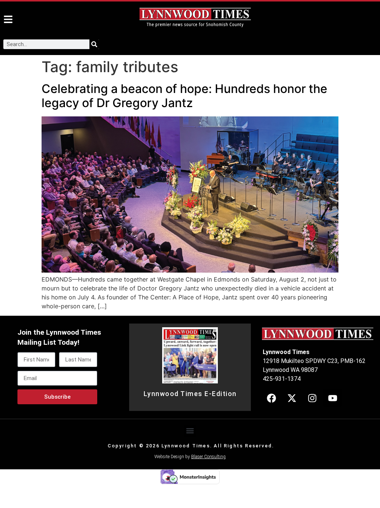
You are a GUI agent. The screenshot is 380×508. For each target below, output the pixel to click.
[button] (190, 431)
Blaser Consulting (208, 456)
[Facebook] (271, 398)
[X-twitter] (291, 398)
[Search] (94, 44)
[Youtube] (332, 398)
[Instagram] (312, 398)
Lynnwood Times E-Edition (190, 394)
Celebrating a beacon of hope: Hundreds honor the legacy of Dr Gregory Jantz (184, 95)
